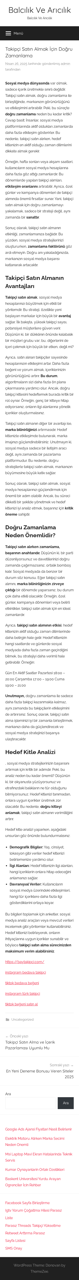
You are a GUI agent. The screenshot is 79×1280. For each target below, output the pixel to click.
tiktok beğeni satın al (21, 1004)
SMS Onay (13, 1248)
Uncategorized (22, 1020)
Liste (9, 1218)
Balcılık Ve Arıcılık (39, 10)
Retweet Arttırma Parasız (25, 1233)
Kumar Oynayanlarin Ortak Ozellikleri (34, 1170)
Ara (8, 1094)
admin (65, 64)
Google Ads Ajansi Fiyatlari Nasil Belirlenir (38, 1129)
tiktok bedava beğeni (22, 983)
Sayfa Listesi (15, 1241)
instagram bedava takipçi (25, 972)
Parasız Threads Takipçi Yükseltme (33, 1226)
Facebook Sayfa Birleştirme (27, 1203)
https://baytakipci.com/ (24, 962)
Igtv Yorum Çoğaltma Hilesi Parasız (33, 1210)
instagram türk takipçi (22, 994)
